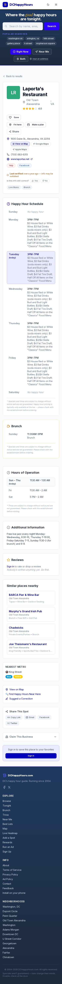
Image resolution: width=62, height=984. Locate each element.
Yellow (18, 676)
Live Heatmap (10, 833)
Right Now (22, 51)
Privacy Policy (10, 874)
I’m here (17, 124)
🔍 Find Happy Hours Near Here (23, 694)
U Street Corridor (12, 938)
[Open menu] (56, 4)
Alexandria (8, 948)
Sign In (31, 755)
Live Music (14, 187)
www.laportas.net (20, 159)
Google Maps (42, 144)
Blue (9, 676)
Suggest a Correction (21, 698)
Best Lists (8, 824)
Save (16, 117)
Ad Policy (8, 879)
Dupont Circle (10, 911)
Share (15, 131)
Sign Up (7, 851)
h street (28, 43)
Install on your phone (14, 892)
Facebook (24, 165)
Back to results (14, 76)
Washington (9, 925)
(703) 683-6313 (19, 154)
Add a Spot (9, 837)
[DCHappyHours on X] (9, 787)
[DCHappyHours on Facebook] (4, 787)
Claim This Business (21, 736)
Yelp (11, 165)
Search (51, 26)
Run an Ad (8, 847)
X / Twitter (12, 723)
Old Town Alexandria (33, 102)
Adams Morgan (11, 929)
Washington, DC (11, 906)
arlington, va (33, 38)
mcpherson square (45, 43)
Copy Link (16, 717)
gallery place (13, 43)
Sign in (10, 566)
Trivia (6, 814)
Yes (36, 180)
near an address (40, 59)
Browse (7, 801)
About (6, 865)
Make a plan (38, 124)
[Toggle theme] (48, 4)
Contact (7, 883)
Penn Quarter (10, 915)
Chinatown (8, 957)
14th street (48, 38)
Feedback (8, 888)
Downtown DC (10, 934)
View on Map (21, 144)
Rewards (7, 842)
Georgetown (9, 943)
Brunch (27, 187)
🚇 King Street (13, 671)
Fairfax (6, 952)
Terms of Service (12, 870)
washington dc (15, 38)
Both (22, 58)
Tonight (7, 805)
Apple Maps (21, 149)
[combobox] (23, 26)
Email (31, 717)
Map (5, 828)
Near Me (44, 51)
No (46, 180)
